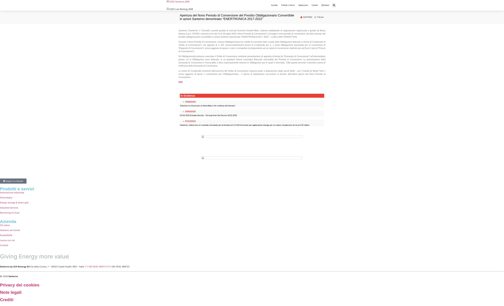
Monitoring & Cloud (9, 212)
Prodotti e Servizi (288, 5)
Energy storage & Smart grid (14, 202)
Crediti (6, 299)
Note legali (11, 292)
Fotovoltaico (6, 197)
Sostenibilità (6, 235)
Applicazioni (303, 5)
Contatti (315, 5)
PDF (180, 82)
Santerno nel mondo (10, 230)
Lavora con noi (7, 240)
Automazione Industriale (12, 192)
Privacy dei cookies (19, 285)
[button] (334, 5)
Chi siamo (5, 225)
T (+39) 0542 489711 (95, 266)
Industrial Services (9, 207)
